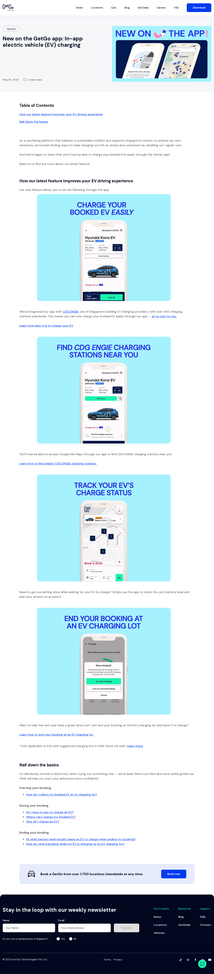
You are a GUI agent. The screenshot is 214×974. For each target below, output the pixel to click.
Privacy (118, 959)
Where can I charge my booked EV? (51, 817)
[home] (8, 7)
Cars (114, 7)
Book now (173, 874)
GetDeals (143, 7)
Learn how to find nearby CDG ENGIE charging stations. (58, 464)
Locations (97, 7)
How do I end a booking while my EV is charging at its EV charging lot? (75, 844)
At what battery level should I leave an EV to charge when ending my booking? (81, 839)
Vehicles (159, 933)
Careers (161, 7)
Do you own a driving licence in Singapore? (26, 938)
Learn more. (135, 746)
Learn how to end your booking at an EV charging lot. (56, 735)
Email (62, 920)
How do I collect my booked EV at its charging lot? (61, 795)
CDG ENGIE (70, 312)
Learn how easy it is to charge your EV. (46, 326)
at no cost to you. (164, 316)
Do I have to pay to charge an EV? (50, 812)
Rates (79, 7)
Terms (107, 959)
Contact (205, 925)
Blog (127, 7)
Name (7, 920)
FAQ (176, 7)
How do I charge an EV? (42, 822)
